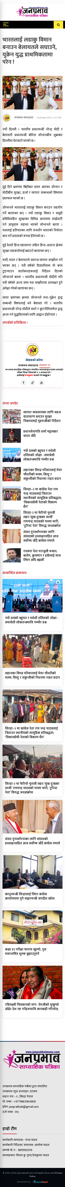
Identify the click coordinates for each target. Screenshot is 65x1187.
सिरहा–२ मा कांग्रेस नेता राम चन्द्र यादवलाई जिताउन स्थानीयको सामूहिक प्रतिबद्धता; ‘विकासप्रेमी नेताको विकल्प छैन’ (42, 498)
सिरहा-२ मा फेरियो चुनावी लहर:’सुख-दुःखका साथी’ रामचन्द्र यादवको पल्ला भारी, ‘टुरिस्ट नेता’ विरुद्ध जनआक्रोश (42, 519)
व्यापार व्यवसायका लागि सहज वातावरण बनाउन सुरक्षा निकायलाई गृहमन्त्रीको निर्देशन (42, 416)
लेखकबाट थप (44, 365)
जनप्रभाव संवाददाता (23, 118)
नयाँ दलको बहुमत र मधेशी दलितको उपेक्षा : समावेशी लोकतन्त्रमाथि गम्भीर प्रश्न (39, 455)
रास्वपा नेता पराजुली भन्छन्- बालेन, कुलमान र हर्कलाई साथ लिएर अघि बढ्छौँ (42, 555)
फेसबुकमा (29, 375)
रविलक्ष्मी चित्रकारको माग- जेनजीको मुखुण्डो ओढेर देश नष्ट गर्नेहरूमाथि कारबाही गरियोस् (32, 1007)
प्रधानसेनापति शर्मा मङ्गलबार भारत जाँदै (40, 434)
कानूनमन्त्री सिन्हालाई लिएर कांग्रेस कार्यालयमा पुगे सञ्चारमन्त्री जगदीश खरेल (29, 896)
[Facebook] (23, 382)
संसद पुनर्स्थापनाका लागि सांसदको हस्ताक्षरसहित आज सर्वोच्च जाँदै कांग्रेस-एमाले (40, 536)
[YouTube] (41, 382)
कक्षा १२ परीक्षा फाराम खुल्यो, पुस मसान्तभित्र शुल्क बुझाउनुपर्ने (25, 952)
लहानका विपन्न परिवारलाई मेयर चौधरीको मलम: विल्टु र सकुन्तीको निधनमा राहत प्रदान (42, 474)
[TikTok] (32, 382)
